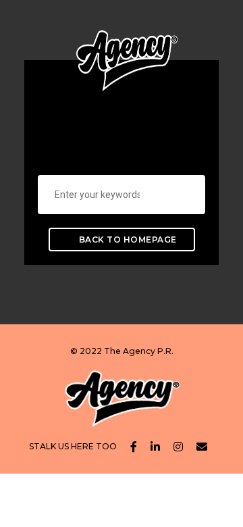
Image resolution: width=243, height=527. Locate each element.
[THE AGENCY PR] (127, 50)
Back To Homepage (126, 239)
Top (231, 515)
